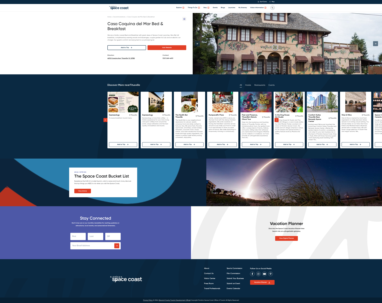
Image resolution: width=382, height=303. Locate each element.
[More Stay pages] (208, 7)
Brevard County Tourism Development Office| (174, 300)
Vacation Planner (260, 282)
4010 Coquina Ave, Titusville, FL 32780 (121, 59)
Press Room (209, 283)
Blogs (223, 7)
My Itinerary (242, 7)
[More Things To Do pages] (199, 7)
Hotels (248, 85)
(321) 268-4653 (168, 58)
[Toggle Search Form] (272, 8)
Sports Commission (234, 268)
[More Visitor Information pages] (265, 7)
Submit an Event (233, 283)
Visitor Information (257, 7)
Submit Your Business (235, 278)
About (206, 268)
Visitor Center (209, 278)
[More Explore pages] (183, 7)
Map (273, 1)
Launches (231, 7)
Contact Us (208, 273)
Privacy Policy (148, 300)
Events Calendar (233, 288)
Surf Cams (263, 1)
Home (109, 17)
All (241, 85)
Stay (205, 7)
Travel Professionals (212, 288)
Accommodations (119, 17)
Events (215, 7)
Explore (179, 7)
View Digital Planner (286, 238)
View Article (82, 191)
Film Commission (233, 273)
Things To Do (192, 7)
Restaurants (259, 85)
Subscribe (116, 245)
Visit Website (167, 47)
